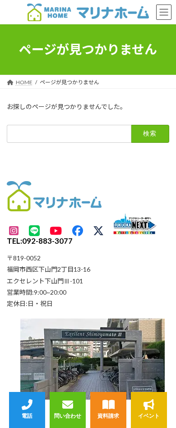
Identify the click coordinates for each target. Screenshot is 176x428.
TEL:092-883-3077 (40, 241)
